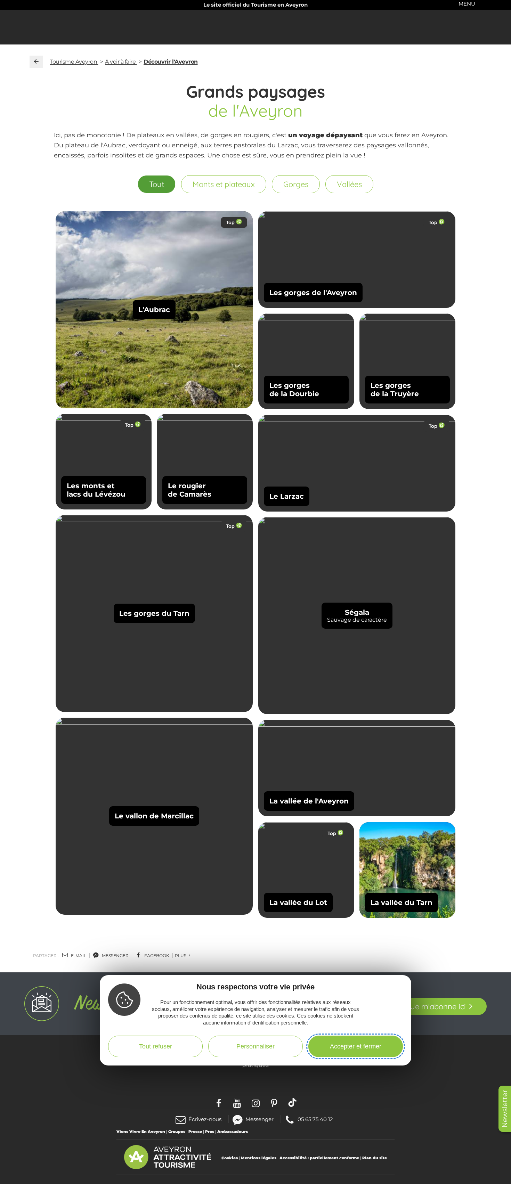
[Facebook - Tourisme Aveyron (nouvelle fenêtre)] (219, 1102)
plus (181, 955)
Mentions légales (258, 1158)
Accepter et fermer (355, 1046)
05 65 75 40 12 (315, 1119)
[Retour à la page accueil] (36, 62)
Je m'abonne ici (438, 1006)
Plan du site (374, 1158)
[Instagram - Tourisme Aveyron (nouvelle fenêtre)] (255, 1102)
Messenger (259, 1119)
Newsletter (505, 1109)
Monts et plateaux (224, 184)
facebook (156, 955)
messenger (115, 955)
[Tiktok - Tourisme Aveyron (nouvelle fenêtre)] (292, 1102)
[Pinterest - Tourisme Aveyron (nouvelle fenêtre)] (274, 1102)
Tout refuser (155, 1046)
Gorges (295, 184)
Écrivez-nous (204, 1119)
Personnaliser (255, 1046)
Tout (156, 184)
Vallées (349, 184)
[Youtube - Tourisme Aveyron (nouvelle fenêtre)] (237, 1102)
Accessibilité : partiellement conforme (319, 1158)
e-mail (78, 955)
